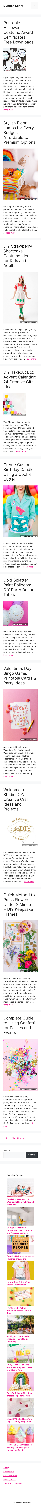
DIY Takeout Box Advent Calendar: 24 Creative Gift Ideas (19, 379)
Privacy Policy (9, 1479)
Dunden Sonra (13, 5)
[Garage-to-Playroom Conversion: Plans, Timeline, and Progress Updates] (20, 1216)
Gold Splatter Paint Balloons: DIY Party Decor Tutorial (18, 587)
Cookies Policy (10, 1475)
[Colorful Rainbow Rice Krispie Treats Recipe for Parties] (20, 1381)
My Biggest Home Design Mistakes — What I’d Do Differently (18, 1339)
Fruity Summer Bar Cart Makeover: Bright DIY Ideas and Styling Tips (19, 1367)
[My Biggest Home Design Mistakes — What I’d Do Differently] (20, 1324)
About (6, 1468)
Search (6, 1150)
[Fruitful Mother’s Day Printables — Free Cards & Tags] (20, 1296)
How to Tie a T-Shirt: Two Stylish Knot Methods (18, 1283)
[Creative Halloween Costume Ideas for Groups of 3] (20, 1244)
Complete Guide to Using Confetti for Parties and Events (19, 1025)
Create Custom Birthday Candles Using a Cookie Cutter (19, 472)
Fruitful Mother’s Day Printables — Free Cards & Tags (19, 1310)
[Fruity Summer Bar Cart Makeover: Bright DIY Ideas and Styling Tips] (20, 1353)
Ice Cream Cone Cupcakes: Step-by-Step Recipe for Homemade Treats (19, 1447)
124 (14, 1138)
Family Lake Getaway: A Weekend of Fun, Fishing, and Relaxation (20, 1202)
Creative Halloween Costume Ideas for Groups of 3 (20, 1257)
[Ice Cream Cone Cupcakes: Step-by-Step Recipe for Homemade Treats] (20, 1433)
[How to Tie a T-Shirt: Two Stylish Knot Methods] (20, 1270)
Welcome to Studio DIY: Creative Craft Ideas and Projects (16, 799)
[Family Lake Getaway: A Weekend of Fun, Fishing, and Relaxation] (20, 1187)
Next (20, 1138)
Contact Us (8, 1472)
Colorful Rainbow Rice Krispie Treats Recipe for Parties (20, 1394)
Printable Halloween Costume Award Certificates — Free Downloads (18, 32)
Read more (8, 110)
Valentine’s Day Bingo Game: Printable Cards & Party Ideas (19, 675)
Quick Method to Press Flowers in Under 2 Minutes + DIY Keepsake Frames (19, 904)
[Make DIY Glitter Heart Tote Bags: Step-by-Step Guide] (20, 1407)
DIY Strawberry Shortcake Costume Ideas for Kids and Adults (17, 256)
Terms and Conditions (13, 1483)
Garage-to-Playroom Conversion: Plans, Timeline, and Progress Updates (20, 1230)
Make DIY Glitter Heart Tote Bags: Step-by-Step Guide (19, 1420)
